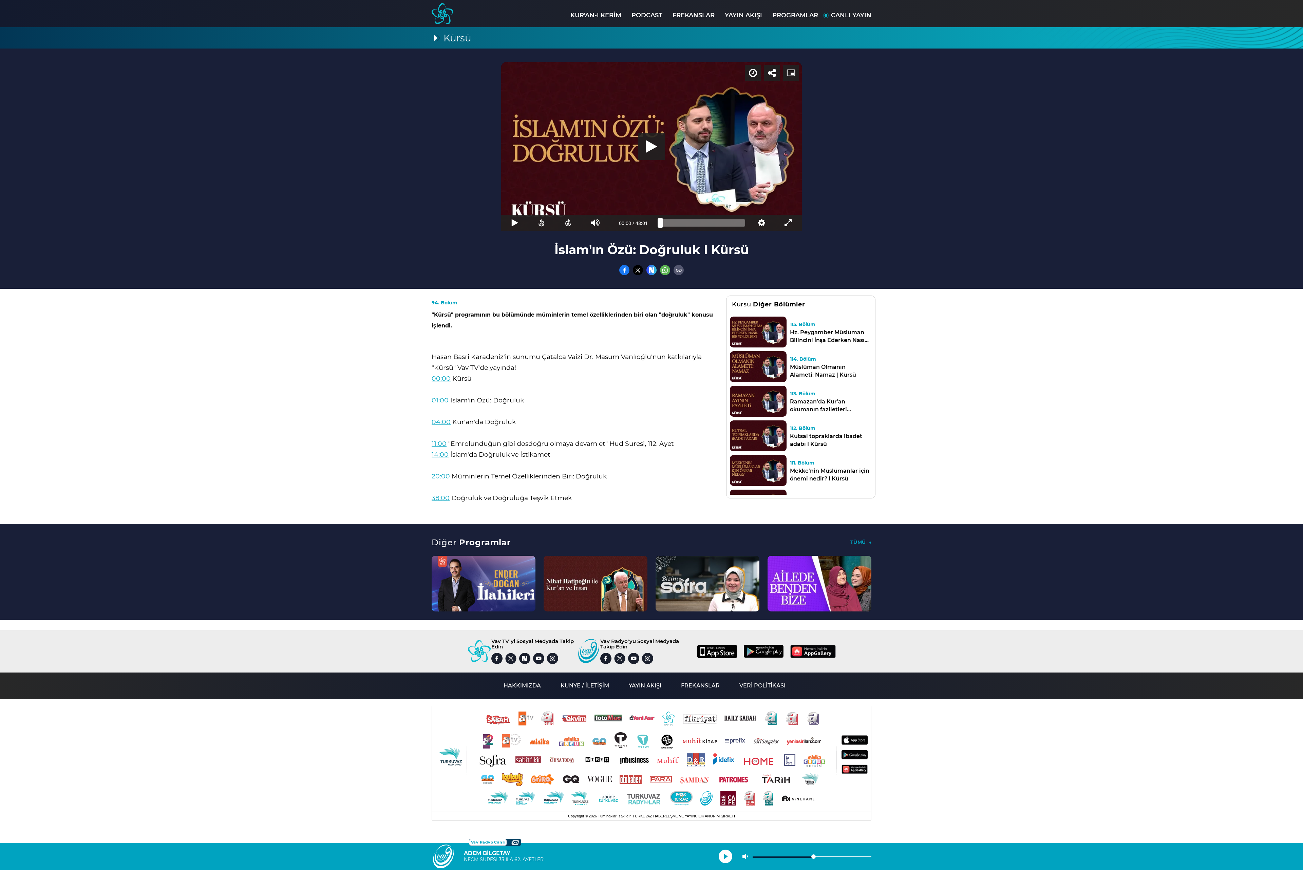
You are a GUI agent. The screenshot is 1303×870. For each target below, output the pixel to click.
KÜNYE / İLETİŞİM (585, 685)
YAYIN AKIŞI (743, 15)
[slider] (703, 223)
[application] (651, 146)
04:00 (441, 422)
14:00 (440, 454)
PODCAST (646, 15)
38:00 (441, 498)
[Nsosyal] (651, 270)
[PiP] (791, 73)
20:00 (441, 476)
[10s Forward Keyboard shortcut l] (568, 223)
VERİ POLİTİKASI (762, 685)
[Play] (651, 146)
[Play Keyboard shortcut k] (514, 223)
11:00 (439, 444)
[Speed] (753, 73)
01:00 (440, 400)
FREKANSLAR (694, 15)
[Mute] (595, 223)
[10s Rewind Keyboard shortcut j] (541, 223)
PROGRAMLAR (795, 15)
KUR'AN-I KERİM (595, 15)
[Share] (772, 73)
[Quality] (761, 223)
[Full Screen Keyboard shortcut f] (788, 223)
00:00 (441, 378)
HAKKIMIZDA (522, 685)
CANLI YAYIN (851, 15)
